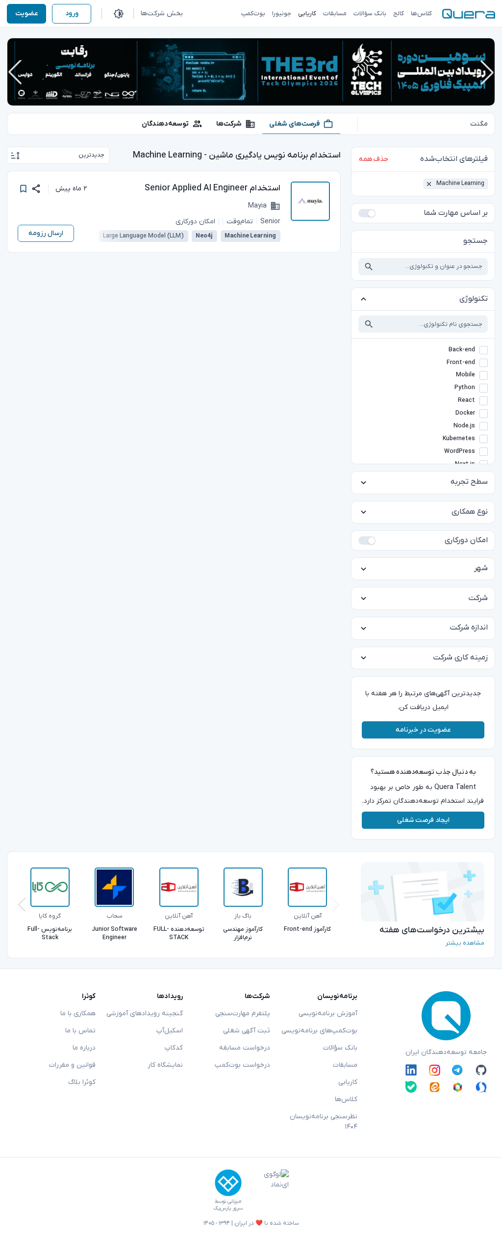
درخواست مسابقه (244, 1048)
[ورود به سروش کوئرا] (481, 1086)
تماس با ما (80, 1030)
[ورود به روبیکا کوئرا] (457, 1086)
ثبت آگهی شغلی (246, 1030)
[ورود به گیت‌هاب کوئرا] (481, 1070)
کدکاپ (174, 1048)
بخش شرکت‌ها (162, 13)
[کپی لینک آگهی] (36, 189)
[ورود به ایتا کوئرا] (434, 1086)
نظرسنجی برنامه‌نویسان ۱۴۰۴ (323, 1122)
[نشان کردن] (23, 188)
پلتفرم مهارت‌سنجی (242, 1013)
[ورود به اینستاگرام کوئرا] (434, 1070)
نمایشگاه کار (165, 1065)
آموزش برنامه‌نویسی (328, 1013)
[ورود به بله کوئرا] (411, 1086)
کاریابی (347, 1082)
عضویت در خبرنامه (423, 730)
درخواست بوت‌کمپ (242, 1065)
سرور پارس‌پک (228, 1208)
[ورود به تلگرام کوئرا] (457, 1070)
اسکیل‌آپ (169, 1030)
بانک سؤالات (340, 1048)
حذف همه (373, 159)
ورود (71, 13)
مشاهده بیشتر (465, 943)
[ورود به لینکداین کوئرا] (411, 1070)
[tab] (301, 123)
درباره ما (84, 1048)
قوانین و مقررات (72, 1065)
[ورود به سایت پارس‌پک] (228, 1182)
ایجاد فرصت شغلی (423, 820)
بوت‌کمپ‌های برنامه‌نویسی (319, 1030)
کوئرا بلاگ (82, 1082)
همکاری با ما (78, 1013)
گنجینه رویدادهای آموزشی (144, 1013)
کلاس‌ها (346, 1099)
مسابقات (345, 1065)
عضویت (26, 13)
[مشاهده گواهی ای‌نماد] (269, 1190)
